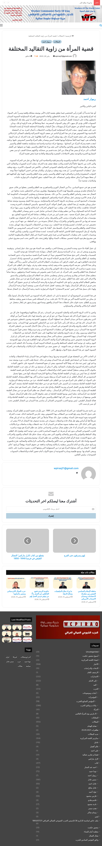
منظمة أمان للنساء (91, 832)
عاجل (96, 742)
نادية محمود (91, 804)
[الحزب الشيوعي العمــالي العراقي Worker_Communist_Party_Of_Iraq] (51, 13)
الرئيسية (68, 36)
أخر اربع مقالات (26, 657)
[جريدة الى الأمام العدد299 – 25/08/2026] (27, 627)
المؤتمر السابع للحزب (85, 701)
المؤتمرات (92, 697)
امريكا (15, 657)
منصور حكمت (93, 827)
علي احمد (94, 751)
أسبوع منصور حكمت (90, 656)
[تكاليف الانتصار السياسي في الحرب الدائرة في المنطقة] (6, 633)
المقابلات (95, 718)
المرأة (96, 709)
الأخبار (96, 664)
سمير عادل (92, 779)
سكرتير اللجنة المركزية (89, 738)
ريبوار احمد (46, 42)
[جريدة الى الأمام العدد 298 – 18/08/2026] (27, 639)
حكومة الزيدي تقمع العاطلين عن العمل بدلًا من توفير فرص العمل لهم (39, 593)
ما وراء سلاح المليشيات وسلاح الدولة (78, 3)
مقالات (20, 666)
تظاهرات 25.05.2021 (90, 730)
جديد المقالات (93, 734)
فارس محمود (91, 796)
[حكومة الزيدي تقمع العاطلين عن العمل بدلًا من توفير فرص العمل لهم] (39, 583)
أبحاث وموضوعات (89, 693)
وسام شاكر (92, 812)
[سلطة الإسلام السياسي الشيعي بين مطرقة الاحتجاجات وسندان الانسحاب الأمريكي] (86, 583)
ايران (7, 657)
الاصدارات (94, 676)
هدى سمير (92, 808)
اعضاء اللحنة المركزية (89, 660)
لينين (96, 816)
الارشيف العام (93, 672)
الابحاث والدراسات (91, 668)
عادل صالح (92, 788)
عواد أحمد (92, 792)
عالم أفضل (94, 746)
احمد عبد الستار (90, 767)
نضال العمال (93, 836)
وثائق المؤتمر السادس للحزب (87, 840)
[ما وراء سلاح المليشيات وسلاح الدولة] (63, 583)
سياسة (28, 666)
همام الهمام (92, 726)
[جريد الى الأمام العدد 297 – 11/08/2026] (17, 639)
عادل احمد (92, 783)
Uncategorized (92, 652)
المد (94, 685)
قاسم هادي (92, 800)
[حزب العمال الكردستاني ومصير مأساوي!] (16, 583)
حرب (19, 662)
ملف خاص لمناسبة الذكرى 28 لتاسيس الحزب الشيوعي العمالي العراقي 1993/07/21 (65, 821)
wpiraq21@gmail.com (63, 56)
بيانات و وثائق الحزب (88, 705)
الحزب (95, 689)
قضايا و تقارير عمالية (90, 755)
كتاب (96, 763)
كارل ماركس (93, 759)
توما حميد (92, 771)
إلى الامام (92, 681)
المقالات (61, 36)
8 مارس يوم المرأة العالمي (85, 713)
